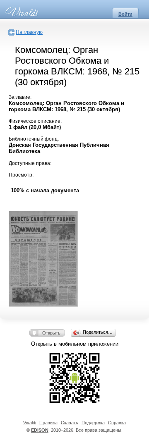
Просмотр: (21, 175)
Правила (48, 422)
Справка (117, 422)
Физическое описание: (35, 121)
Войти (125, 14)
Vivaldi (29, 422)
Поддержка (93, 422)
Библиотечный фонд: (34, 139)
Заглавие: (20, 97)
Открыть (51, 332)
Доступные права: (30, 163)
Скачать (69, 422)
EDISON (39, 430)
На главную (29, 32)
